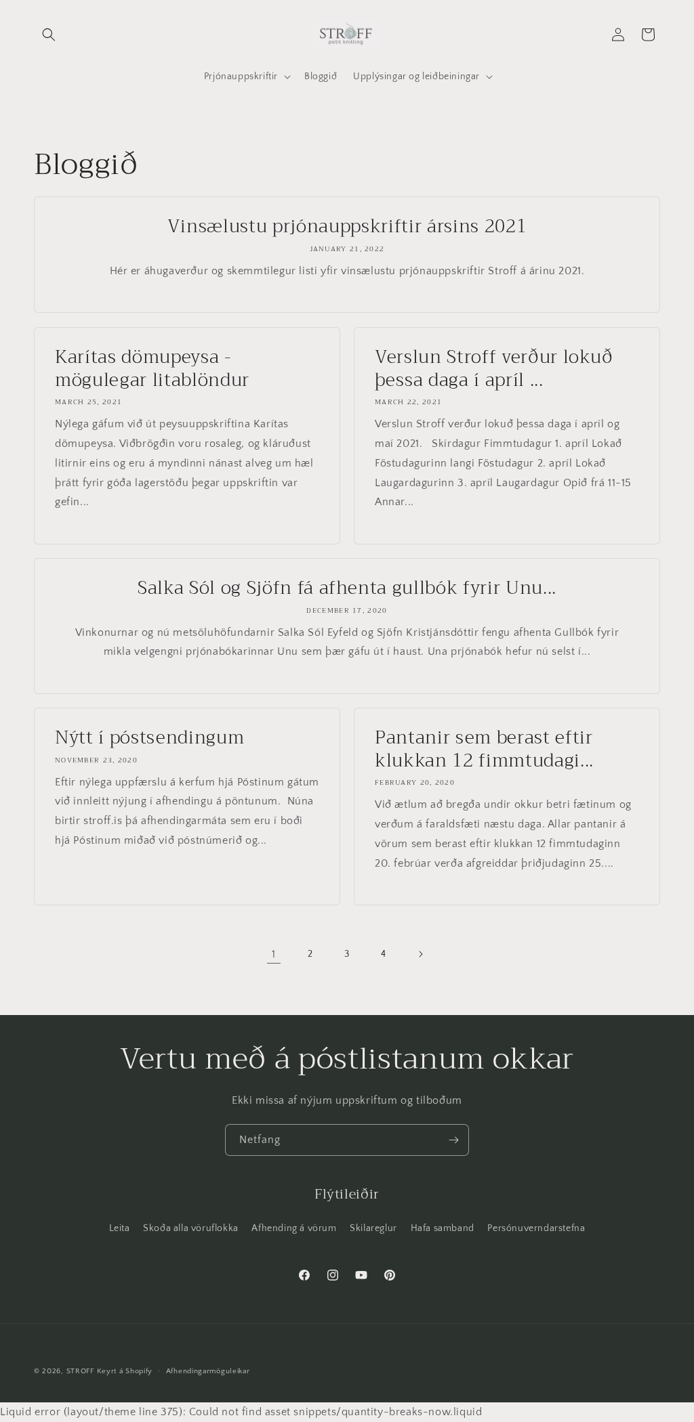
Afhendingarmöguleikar (208, 1371)
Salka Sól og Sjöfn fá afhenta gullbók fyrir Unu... (347, 588)
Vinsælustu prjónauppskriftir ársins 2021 (347, 226)
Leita (119, 1228)
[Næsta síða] (420, 954)
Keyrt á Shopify (125, 1371)
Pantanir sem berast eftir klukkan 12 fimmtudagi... (484, 749)
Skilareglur (373, 1228)
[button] (49, 34)
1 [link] (274, 954)
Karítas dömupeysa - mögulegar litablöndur (152, 368)
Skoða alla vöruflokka (191, 1228)
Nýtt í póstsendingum (149, 738)
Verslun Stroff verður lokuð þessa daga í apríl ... (494, 368)
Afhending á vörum (293, 1228)
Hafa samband (442, 1228)
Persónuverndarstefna (536, 1228)
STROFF (80, 1371)
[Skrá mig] (453, 1140)
